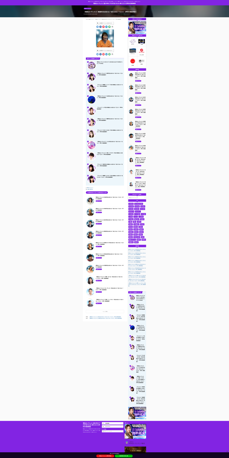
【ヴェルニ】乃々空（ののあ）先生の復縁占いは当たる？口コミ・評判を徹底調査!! (140, 358)
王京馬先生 (136, 229)
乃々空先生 (131, 219)
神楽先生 (136, 232)
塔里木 (134, 221)
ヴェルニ (135, 216)
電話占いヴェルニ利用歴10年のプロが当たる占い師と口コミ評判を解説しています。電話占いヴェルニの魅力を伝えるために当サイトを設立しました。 (91, 430)
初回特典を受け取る (123, 455)
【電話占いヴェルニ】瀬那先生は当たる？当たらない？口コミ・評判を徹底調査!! (140, 348)
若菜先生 (135, 234)
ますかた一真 (131, 211)
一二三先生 (141, 216)
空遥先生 (130, 234)
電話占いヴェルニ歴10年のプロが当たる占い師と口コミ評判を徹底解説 (114, 3)
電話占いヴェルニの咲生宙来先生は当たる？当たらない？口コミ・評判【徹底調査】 (137, 268)
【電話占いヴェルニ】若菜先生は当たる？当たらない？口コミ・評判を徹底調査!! (140, 307)
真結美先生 (131, 232)
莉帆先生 (140, 234)
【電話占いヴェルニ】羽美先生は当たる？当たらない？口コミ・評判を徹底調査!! (105, 318)
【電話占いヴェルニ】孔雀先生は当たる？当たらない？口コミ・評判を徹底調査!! (140, 328)
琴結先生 (141, 229)
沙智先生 (140, 226)
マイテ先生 (143, 214)
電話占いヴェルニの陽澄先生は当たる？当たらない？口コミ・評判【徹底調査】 (137, 261)
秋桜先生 (141, 232)
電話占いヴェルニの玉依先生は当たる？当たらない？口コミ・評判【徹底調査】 (137, 250)
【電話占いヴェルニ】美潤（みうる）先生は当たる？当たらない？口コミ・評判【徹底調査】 (137, 276)
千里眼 (88, 189)
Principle (143, 206)
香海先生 (143, 239)
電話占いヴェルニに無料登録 (104, 455)
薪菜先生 (130, 237)
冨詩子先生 (137, 219)
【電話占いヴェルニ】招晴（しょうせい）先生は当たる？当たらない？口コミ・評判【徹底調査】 (137, 284)
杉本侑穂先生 (136, 224)
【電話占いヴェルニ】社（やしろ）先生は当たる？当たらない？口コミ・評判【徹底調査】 (137, 280)
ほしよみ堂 (142, 209)
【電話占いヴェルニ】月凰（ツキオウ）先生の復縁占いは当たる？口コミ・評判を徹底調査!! (140, 379)
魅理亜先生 (131, 242)
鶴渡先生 (91, 189)
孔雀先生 (139, 221)
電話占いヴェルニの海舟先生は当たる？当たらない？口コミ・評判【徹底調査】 (137, 253)
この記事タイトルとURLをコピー (105, 23)
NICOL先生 (137, 206)
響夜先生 (138, 239)
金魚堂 (142, 237)
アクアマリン (138, 211)
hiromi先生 (131, 206)
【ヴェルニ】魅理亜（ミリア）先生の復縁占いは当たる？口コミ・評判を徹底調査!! (140, 318)
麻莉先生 (136, 242)
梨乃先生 (130, 226)
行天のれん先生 (136, 237)
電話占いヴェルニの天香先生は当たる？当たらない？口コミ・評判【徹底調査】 (137, 272)
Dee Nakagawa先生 (138, 203)
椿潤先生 (135, 226)
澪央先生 (130, 229)
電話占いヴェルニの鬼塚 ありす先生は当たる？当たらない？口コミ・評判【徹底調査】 (137, 265)
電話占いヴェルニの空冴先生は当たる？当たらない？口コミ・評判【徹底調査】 (137, 257)
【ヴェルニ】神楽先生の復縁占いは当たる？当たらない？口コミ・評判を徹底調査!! (140, 390)
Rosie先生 (131, 209)
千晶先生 (142, 219)
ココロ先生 (131, 214)
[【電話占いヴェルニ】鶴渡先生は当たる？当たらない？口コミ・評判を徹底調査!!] (106, 27)
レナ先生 (130, 216)
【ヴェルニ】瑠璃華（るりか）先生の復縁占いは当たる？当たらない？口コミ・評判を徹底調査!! (140, 400)
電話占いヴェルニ (90, 187)
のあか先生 (137, 209)
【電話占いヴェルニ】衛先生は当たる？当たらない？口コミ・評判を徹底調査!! (105, 316)
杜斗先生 (142, 224)
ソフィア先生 (137, 214)
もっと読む (105, 311)
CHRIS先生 (131, 203)
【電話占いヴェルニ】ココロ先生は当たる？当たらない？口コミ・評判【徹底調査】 (140, 369)
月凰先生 (130, 224)
